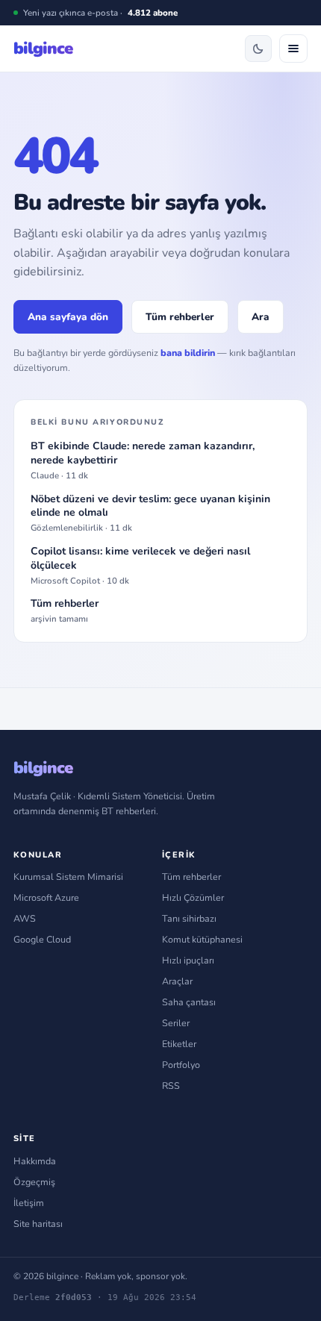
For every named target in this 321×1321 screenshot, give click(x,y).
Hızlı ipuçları (188, 960)
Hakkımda (34, 1161)
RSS (171, 1085)
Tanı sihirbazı (189, 918)
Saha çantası (189, 1002)
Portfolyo (181, 1064)
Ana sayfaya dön (68, 317)
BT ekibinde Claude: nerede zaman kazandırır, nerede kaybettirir (143, 460)
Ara (260, 317)
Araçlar (177, 981)
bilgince (42, 48)
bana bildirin (187, 352)
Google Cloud (42, 939)
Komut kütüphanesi (202, 939)
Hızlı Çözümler (193, 897)
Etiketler (179, 1043)
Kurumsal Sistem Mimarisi (68, 876)
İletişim (28, 1202)
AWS (24, 918)
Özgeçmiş (34, 1181)
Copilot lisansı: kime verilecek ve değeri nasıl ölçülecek (140, 566)
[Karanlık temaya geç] (258, 48)
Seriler (176, 1022)
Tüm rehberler (180, 317)
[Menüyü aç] (293, 48)
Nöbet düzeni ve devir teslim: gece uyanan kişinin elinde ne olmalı (150, 513)
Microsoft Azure (46, 897)
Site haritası (38, 1223)
